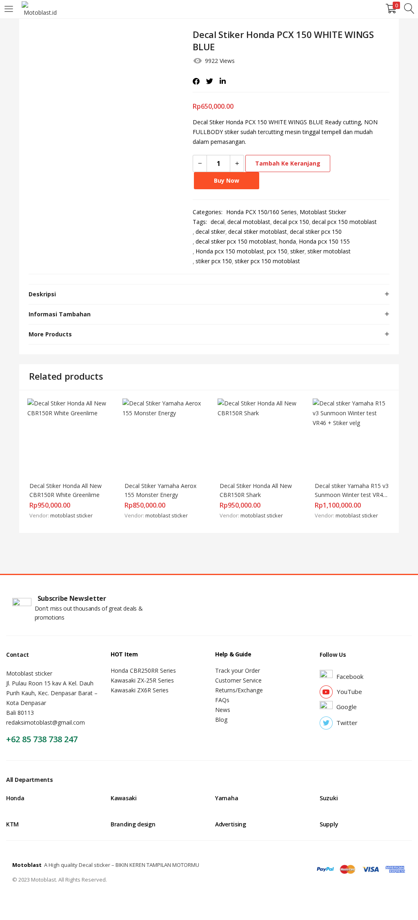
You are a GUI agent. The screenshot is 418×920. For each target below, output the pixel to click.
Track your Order (237, 670)
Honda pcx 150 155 (324, 241)
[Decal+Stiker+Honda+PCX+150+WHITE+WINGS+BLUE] (209, 81)
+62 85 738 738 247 (42, 739)
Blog (221, 719)
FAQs (222, 700)
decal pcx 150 (291, 222)
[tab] (209, 294)
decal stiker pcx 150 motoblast (236, 241)
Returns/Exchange (239, 690)
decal (218, 222)
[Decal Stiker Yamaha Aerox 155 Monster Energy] (161, 437)
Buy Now (226, 180)
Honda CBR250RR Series (143, 670)
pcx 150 (277, 251)
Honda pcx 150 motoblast (230, 251)
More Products (50, 334)
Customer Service (238, 680)
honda (287, 241)
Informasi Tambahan (60, 314)
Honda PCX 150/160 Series (261, 212)
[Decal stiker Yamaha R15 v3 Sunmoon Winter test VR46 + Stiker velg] (352, 437)
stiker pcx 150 (214, 261)
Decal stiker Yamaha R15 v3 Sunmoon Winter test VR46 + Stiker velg (352, 495)
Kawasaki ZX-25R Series (142, 680)
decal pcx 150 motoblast (344, 222)
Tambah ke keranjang (287, 163)
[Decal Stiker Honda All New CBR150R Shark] (257, 437)
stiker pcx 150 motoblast (267, 261)
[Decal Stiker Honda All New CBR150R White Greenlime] (66, 437)
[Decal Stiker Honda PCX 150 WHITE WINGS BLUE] (196, 81)
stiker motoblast (329, 251)
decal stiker (210, 231)
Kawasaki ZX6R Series (140, 690)
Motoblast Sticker (323, 212)
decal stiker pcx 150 (316, 231)
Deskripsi (42, 294)
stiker (297, 251)
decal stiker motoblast (257, 231)
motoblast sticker (71, 515)
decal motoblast (248, 222)
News (222, 710)
